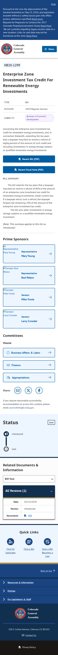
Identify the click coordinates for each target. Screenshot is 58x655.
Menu (51, 49)
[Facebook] (39, 390)
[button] (29, 583)
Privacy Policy (29, 647)
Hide (53, 4)
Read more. (37, 18)
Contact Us (30, 635)
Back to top (46, 570)
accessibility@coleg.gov (21, 407)
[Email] (17, 390)
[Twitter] (28, 390)
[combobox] (29, 478)
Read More (46, 25)
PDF (30, 515)
